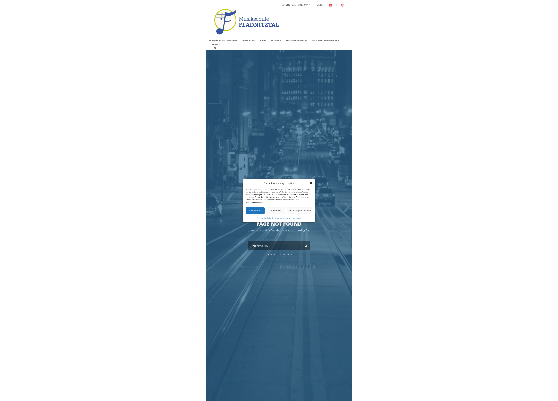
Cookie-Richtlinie (264, 217)
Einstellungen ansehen (299, 210)
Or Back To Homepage (279, 254)
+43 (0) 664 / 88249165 (296, 5)
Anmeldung (248, 40)
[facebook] (337, 5)
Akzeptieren (255, 210)
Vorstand (276, 40)
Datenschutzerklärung (281, 217)
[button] (311, 183)
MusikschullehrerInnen (325, 40)
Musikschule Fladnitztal (223, 40)
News (263, 40)
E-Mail (319, 5)
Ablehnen (276, 210)
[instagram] (342, 5)
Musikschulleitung (296, 40)
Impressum (296, 217)
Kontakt (216, 44)
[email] (330, 5)
